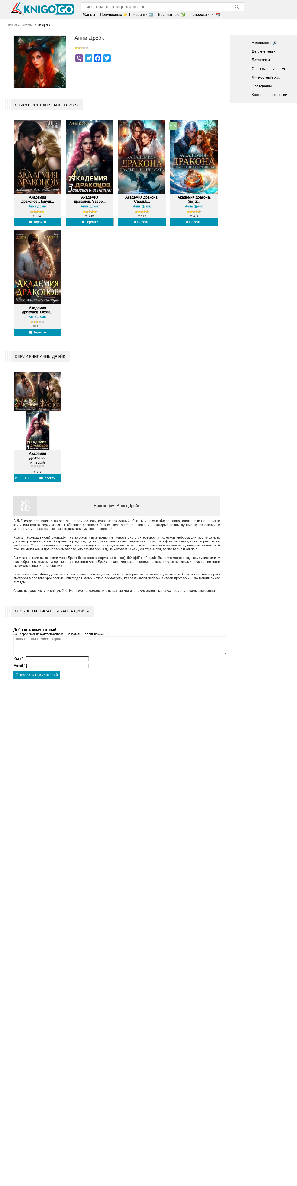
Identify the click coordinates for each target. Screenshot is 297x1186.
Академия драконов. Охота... (37, 310)
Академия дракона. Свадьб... (141, 199)
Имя (18, 658)
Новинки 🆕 (143, 14)
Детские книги (264, 51)
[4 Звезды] (84, 48)
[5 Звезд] (87, 48)
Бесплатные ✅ (171, 14)
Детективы (261, 60)
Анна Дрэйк (37, 206)
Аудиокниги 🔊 (264, 43)
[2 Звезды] (78, 48)
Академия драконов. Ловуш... (37, 199)
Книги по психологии (269, 95)
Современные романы (271, 69)
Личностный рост (266, 77)
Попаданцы (262, 86)
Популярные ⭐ (114, 14)
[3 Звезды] (81, 48)
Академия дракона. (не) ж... (194, 199)
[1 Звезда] (75, 48)
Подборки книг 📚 (205, 14)
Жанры (89, 14)
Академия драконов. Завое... (90, 199)
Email (19, 666)
